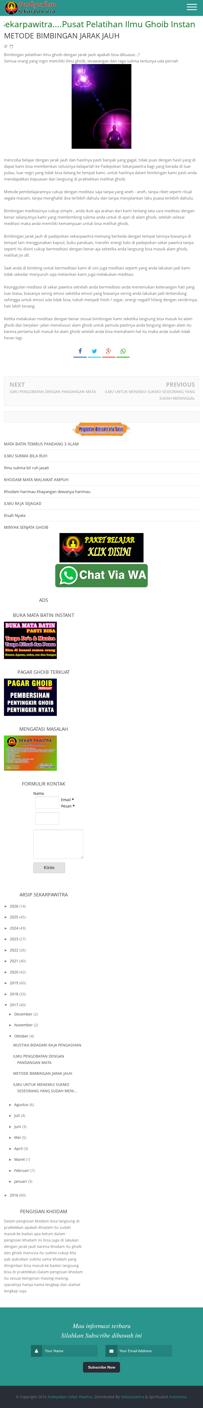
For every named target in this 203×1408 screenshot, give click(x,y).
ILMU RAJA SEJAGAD (22, 503)
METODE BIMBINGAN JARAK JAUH (42, 1073)
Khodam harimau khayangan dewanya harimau (47, 491)
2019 (14, 982)
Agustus (22, 1104)
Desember (24, 1014)
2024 (14, 928)
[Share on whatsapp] (123, 351)
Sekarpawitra (132, 1396)
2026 (14, 906)
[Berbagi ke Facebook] (80, 351)
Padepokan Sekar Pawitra (70, 1396)
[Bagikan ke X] (94, 351)
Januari (21, 1181)
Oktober (22, 1036)
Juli (17, 1115)
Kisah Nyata (14, 515)
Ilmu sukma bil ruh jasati (26, 467)
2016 (14, 1195)
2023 (14, 938)
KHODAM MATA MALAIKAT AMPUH (36, 479)
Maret (20, 1159)
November (24, 1024)
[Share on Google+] (108, 351)
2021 (14, 960)
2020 (14, 971)
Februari (22, 1170)
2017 (14, 1004)
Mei (18, 1137)
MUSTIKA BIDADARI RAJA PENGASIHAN (47, 1045)
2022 (14, 950)
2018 (14, 993)
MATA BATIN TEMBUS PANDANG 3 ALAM (41, 443)
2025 (14, 916)
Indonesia (178, 1396)
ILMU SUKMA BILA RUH (25, 455)
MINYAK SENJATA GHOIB (26, 527)
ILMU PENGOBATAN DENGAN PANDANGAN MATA (53, 391)
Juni (18, 1126)
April (19, 1148)
